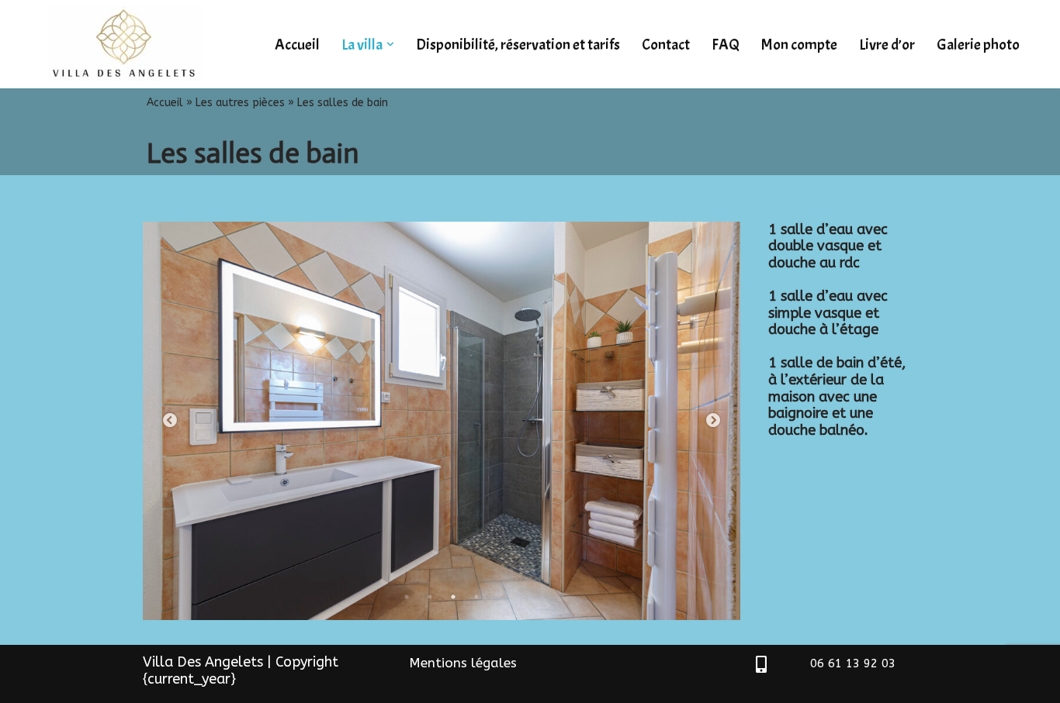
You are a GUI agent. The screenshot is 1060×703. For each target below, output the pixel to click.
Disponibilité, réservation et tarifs (518, 44)
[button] (390, 44)
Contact (666, 44)
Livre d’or (887, 44)
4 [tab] (476, 597)
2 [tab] (430, 597)
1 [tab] (406, 597)
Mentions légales (463, 662)
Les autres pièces (240, 102)
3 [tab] (453, 597)
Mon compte (799, 44)
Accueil (297, 44)
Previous (170, 421)
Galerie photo (978, 44)
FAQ (726, 44)
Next (713, 421)
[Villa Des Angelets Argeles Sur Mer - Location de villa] (128, 44)
